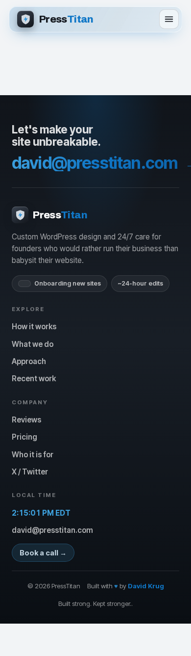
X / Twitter (30, 471)
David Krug (146, 586)
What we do (32, 344)
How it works (34, 326)
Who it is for (32, 454)
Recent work (34, 378)
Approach (29, 361)
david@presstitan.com (52, 530)
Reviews (26, 419)
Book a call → (43, 553)
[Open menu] (169, 19)
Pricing (24, 437)
